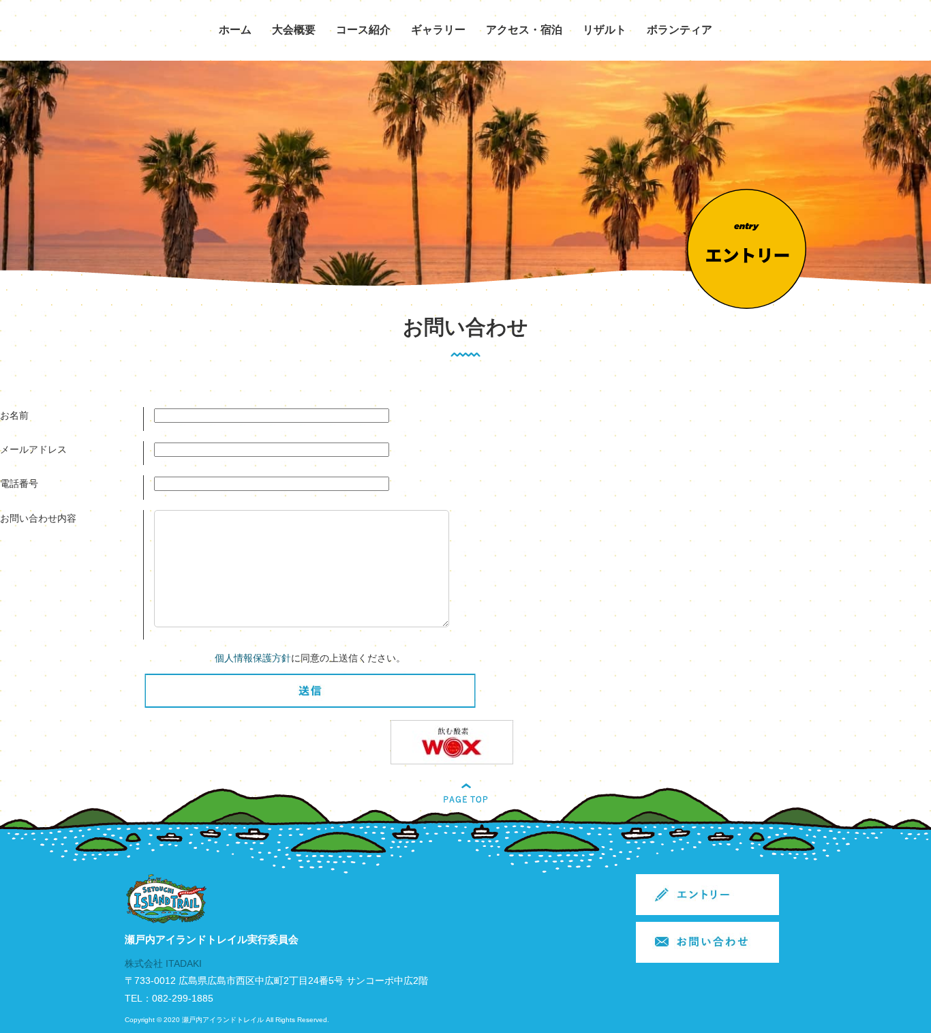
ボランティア (679, 29)
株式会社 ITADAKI (163, 963)
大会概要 (294, 29)
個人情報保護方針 (253, 658)
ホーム (235, 29)
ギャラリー (438, 29)
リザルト (604, 29)
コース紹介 (363, 29)
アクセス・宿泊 (524, 29)
